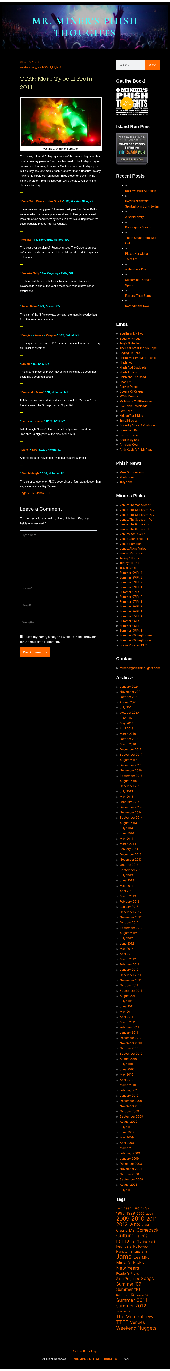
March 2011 (128, 1022)
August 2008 (128, 1184)
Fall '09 (141, 1236)
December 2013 (131, 854)
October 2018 (129, 739)
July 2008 (127, 1190)
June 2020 (127, 718)
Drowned (27, 392)
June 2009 (127, 1132)
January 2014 (129, 849)
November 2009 (131, 1106)
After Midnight (30, 473)
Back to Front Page (85, 1351)
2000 (140, 1213)
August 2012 (128, 933)
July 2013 (126, 875)
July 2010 (126, 1064)
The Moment (130, 1316)
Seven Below (29, 306)
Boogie (25, 335)
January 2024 (129, 686)
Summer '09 (128, 1284)
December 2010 (131, 1038)
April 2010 (127, 1080)
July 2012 (126, 938)
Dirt (34, 449)
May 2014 (126, 838)
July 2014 (126, 828)
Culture (125, 1235)
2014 (145, 1225)
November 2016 (131, 770)
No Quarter (56, 201)
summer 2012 (131, 1305)
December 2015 (131, 786)
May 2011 (126, 1011)
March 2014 (128, 843)
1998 (120, 1213)
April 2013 (127, 891)
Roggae (26, 239)
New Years (127, 1268)
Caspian (51, 335)
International (139, 1251)
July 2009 (127, 1127)
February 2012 (129, 964)
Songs (147, 1278)
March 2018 (128, 744)
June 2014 (127, 833)
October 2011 (129, 985)
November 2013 (131, 859)
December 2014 (131, 807)
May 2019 (126, 723)
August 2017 (128, 760)
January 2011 (129, 1032)
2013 (135, 1224)
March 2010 (128, 1085)
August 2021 (128, 702)
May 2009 (127, 1137)
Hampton (122, 1251)
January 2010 (129, 1095)
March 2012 (128, 959)
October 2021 (129, 697)
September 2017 (131, 754)
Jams (40, 493)
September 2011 (131, 990)
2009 (122, 1218)
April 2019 (127, 728)
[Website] (58, 623)
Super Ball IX (123, 1311)
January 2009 (129, 1158)
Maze (39, 392)
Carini (25, 421)
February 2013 (130, 901)
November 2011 (130, 980)
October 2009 (129, 1111)
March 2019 (128, 733)
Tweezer (38, 421)
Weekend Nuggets (136, 1327)
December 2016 (131, 765)
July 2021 (126, 707)
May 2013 (126, 885)
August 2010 (128, 1058)
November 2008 (131, 1169)
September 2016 (131, 775)
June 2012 (127, 943)
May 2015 (126, 796)
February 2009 (130, 1153)
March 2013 (128, 896)
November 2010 (131, 1043)
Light (24, 449)
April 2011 (126, 1016)
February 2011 (129, 1027)
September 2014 (131, 817)
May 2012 (126, 948)
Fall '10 (122, 1241)
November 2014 (131, 812)
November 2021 (131, 691)
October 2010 (129, 1048)
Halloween (141, 1246)
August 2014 (128, 823)
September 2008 (131, 1179)
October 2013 (129, 864)
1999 (130, 1213)
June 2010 (127, 1069)
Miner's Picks (130, 1262)
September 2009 (131, 1116)
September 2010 (131, 1053)
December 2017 (130, 749)
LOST (136, 1257)
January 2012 (129, 969)
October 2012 (129, 922)
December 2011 (130, 975)
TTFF (48, 493)
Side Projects (127, 1278)
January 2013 (129, 906)
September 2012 (131, 927)
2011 (151, 1218)
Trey (149, 1317)
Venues (137, 1322)
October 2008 (129, 1174)
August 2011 (128, 996)
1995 (127, 1208)
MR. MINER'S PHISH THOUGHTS (85, 27)
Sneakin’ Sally (30, 273)
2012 (31, 493)
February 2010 (130, 1090)
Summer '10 (128, 1289)
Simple (25, 363)
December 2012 (130, 912)
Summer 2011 (131, 1300)
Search (152, 64)
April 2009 (127, 1142)
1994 (119, 1208)
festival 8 (149, 1241)
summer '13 (125, 1295)
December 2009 (131, 1100)
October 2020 (129, 712)
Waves (39, 335)
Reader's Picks (127, 1273)
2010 (137, 1218)
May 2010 (126, 1074)
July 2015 (126, 791)
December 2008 (131, 1163)
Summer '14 (142, 1295)
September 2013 (131, 870)
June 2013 (127, 880)
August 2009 (128, 1121)
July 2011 (126, 1001)
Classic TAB (125, 1230)
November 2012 (131, 917)
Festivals (123, 1246)
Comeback (147, 1230)
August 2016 (128, 781)
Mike (145, 1257)
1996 (136, 1208)
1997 (145, 1208)
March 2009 (128, 1148)
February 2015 (130, 801)
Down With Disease (33, 201)
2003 (149, 1213)
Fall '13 (136, 1241)
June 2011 (127, 1006)
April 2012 (126, 954)
